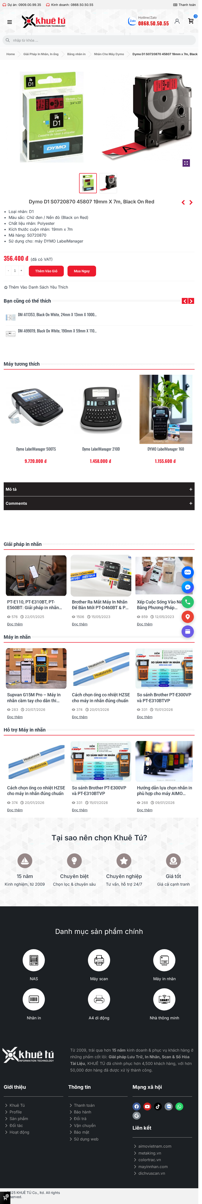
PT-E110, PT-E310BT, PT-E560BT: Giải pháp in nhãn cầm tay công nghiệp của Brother (33, 605)
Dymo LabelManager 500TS (36, 449)
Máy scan (99, 978)
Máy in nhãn (17, 637)
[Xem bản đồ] (188, 617)
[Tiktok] (158, 1106)
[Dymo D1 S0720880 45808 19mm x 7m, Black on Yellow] (191, 202)
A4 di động (99, 1017)
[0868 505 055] (188, 602)
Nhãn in (34, 1017)
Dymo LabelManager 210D (101, 449)
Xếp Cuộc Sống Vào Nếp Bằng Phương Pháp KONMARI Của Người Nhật (163, 605)
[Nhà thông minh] (164, 999)
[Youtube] (147, 1106)
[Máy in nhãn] (164, 960)
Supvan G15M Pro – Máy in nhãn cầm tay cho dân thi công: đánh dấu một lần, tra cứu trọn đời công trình (34, 697)
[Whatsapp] (179, 1106)
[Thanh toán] (175, 5)
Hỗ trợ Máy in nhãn (25, 730)
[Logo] (168, 1106)
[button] (185, 301)
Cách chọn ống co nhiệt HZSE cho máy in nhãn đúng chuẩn (101, 697)
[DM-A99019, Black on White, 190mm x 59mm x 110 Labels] (11, 334)
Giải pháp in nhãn (23, 544)
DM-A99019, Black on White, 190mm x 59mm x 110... (57, 330)
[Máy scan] (99, 960)
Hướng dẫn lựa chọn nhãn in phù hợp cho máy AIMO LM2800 (164, 791)
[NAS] (34, 960)
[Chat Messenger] (188, 587)
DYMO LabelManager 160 (166, 449)
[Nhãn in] (34, 999)
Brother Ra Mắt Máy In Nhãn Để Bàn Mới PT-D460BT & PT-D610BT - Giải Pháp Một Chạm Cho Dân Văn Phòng (100, 605)
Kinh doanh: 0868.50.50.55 (72, 5)
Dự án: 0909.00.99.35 (24, 5)
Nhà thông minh (164, 1017)
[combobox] (98, 40)
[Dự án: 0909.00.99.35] (4, 5)
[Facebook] (136, 1106)
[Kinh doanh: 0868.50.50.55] (48, 5)
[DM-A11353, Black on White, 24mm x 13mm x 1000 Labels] (11, 317)
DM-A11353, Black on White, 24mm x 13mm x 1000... (57, 314)
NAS (34, 978)
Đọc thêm (15, 624)
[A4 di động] (99, 999)
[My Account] (177, 21)
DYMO (50, 241)
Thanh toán (187, 5)
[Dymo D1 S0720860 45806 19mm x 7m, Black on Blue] (183, 202)
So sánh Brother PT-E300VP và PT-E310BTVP (164, 697)
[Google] (136, 1116)
